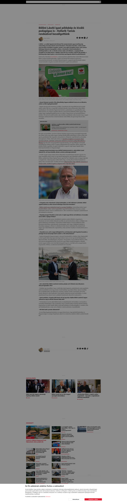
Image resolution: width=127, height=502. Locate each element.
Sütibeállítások (75, 499)
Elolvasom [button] (48, 496)
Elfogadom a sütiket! (93, 499)
